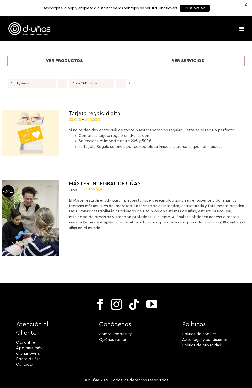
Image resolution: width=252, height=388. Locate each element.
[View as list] (131, 83)
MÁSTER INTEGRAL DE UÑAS (105, 183)
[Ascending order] (63, 83)
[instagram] (116, 304)
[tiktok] (134, 304)
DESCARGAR (195, 8)
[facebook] (100, 304)
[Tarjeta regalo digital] (30, 113)
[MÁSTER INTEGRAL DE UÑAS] (30, 183)
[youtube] (152, 304)
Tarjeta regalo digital (95, 113)
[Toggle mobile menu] (242, 28)
